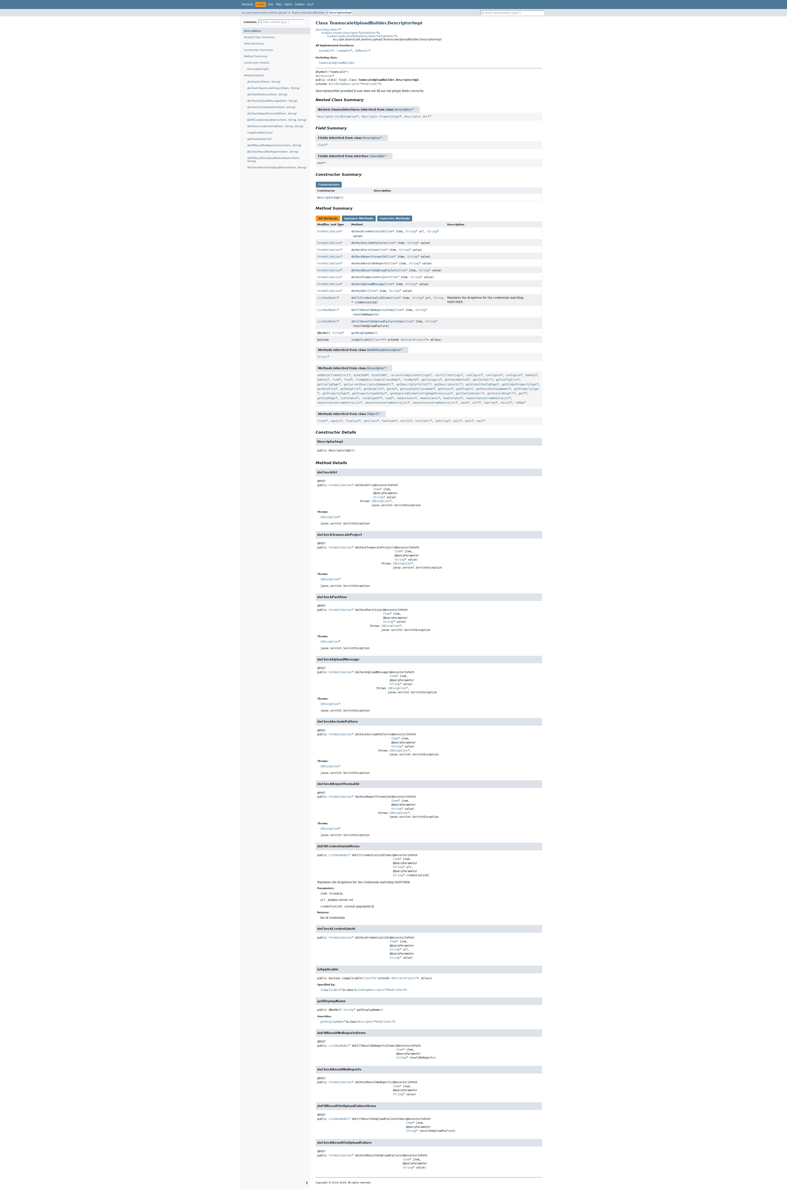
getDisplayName (362, 333)
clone (321, 421)
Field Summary (254, 43)
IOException (380, 501)
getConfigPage (328, 384)
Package (247, 4)
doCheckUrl (359, 290)
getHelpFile (326, 389)
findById (409, 379)
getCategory (431, 379)
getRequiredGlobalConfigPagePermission (420, 393)
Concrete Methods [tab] (395, 218)
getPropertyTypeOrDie (368, 393)
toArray (489, 402)
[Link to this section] (366, 100)
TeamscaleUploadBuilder (308, 12)
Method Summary (255, 56)
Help (310, 4)
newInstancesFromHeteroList (487, 398)
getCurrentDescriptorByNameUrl (367, 384)
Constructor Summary (258, 49)
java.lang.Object (327, 29)
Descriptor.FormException (337, 116)
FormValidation (328, 231)
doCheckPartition (364, 249)
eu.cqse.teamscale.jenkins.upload (264, 12)
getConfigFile (506, 379)
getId (391, 389)
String (410, 231)
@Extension (324, 76)
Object (372, 414)
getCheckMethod (456, 379)
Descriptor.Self (417, 116)
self (475, 402)
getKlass (444, 389)
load (388, 398)
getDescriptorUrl (447, 384)
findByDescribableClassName (377, 379)
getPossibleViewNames (492, 389)
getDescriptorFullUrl (412, 384)
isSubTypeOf (371, 398)
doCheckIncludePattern (368, 242)
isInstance (348, 398)
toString (441, 421)
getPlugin (463, 389)
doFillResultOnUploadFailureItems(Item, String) (273, 159)
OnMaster (361, 50)
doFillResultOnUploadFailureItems (377, 321)
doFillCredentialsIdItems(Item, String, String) (276, 119)
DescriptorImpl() (258, 69)
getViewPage (326, 398)
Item (389, 231)
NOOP (320, 163)
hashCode (388, 421)
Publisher (369, 32)
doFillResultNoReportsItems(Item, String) (274, 145)
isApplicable (361, 339)
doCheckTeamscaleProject (370, 277)
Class (377, 339)
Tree (279, 4)
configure (473, 375)
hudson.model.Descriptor (340, 32)
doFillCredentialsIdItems (371, 297)
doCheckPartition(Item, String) (267, 94)
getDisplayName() (259, 138)
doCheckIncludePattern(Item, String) (271, 107)
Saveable (325, 50)
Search (300, 4)
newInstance (406, 398)
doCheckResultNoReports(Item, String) (272, 151)
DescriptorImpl (340, 12)
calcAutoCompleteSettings (409, 375)
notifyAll (422, 421)
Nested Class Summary (259, 37)
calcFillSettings (447, 375)
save (464, 402)
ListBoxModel (327, 297)
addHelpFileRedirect (332, 375)
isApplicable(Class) (260, 132)
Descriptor (403, 109)
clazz (321, 144)
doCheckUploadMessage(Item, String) (272, 100)
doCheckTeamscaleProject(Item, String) (273, 88)
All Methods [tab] (328, 218)
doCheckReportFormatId (368, 256)
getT (522, 393)
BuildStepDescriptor (344, 84)
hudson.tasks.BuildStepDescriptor (351, 36)
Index (288, 4)
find (335, 379)
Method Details (254, 75)
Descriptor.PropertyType (380, 116)
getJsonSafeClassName (416, 389)
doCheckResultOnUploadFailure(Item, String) (276, 167)
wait (456, 421)
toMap (519, 402)
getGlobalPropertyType (519, 384)
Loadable (343, 50)
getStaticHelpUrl (469, 393)
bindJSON (360, 375)
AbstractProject (413, 339)
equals (335, 421)
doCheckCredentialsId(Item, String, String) (275, 126)
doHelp (530, 375)
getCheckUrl (482, 379)
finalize (352, 421)
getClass (370, 421)
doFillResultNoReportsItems (372, 310)
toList (505, 402)
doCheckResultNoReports (369, 263)
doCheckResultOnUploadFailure (374, 270)
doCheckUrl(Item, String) (263, 81)
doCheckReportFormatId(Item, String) (272, 113)
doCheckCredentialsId (367, 231)
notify (405, 421)
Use (270, 4)
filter (322, 357)
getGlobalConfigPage (481, 384)
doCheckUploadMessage (367, 284)
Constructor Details (257, 62)
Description (252, 30)
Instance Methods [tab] (358, 218)
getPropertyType (334, 393)
